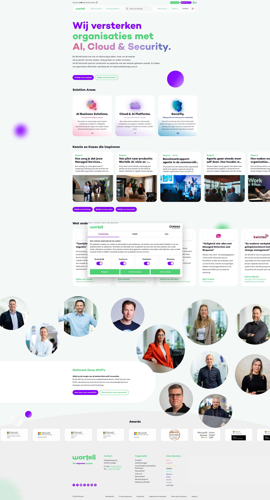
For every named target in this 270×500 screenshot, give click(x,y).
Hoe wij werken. (112, 9)
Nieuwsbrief (139, 471)
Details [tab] (135, 234)
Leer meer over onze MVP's (85, 392)
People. (169, 482)
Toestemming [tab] (103, 234)
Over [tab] (166, 234)
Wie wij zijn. (162, 9)
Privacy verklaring (125, 496)
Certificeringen (141, 463)
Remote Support (141, 479)
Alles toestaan (165, 272)
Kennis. (174, 9)
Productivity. (171, 466)
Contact (185, 8)
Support (194, 496)
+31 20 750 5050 (113, 469)
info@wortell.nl (116, 466)
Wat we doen (96, 9)
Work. (168, 460)
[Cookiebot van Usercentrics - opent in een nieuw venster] (171, 227)
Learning (169, 485)
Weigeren (104, 272)
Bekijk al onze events (126, 209)
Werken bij (186, 2)
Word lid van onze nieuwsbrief (114, 392)
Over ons (138, 474)
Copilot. (169, 463)
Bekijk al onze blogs (82, 209)
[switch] (123, 263)
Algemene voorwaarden (157, 496)
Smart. (169, 480)
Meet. (168, 477)
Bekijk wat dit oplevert (106, 77)
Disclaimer (140, 496)
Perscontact (140, 476)
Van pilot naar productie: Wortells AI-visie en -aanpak (136, 160)
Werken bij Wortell (142, 482)
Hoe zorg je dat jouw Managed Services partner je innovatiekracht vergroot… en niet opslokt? (88, 160)
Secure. (169, 474)
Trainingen (175, 2)
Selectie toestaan (135, 272)
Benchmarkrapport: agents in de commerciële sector (180, 160)
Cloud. (168, 471)
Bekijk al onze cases (104, 209)
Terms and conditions (179, 496)
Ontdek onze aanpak (83, 77)
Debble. (169, 469)
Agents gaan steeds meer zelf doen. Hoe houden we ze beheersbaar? (224, 160)
